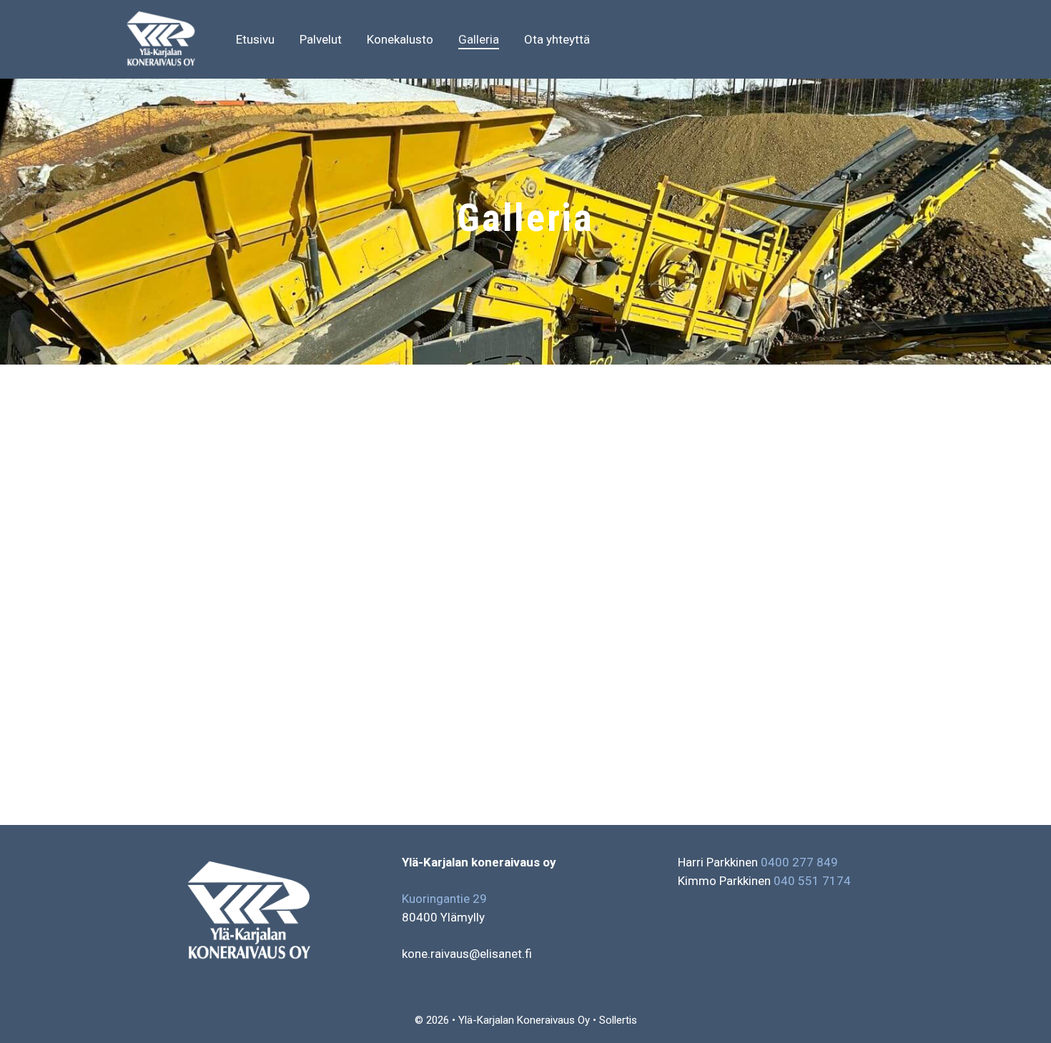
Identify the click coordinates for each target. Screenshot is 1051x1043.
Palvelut (321, 39)
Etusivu (255, 39)
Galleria (478, 39)
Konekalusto (400, 39)
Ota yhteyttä (557, 39)
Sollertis (618, 1020)
